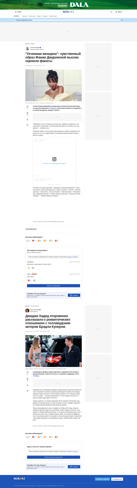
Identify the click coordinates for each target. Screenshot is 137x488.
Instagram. (53, 108)
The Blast (36, 376)
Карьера (25, 16)
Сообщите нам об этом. (57, 221)
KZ (111, 12)
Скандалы (45, 16)
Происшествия (53, 16)
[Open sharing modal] (27, 119)
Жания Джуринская (31, 229)
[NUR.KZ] (68, 12)
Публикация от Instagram (54, 184)
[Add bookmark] (27, 125)
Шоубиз (16, 16)
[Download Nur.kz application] (68, 5)
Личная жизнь (32, 16)
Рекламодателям (117, 479)
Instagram (75, 295)
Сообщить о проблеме (102, 479)
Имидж (39, 16)
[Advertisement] (68, 32)
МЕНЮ (19, 12)
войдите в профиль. (73, 256)
